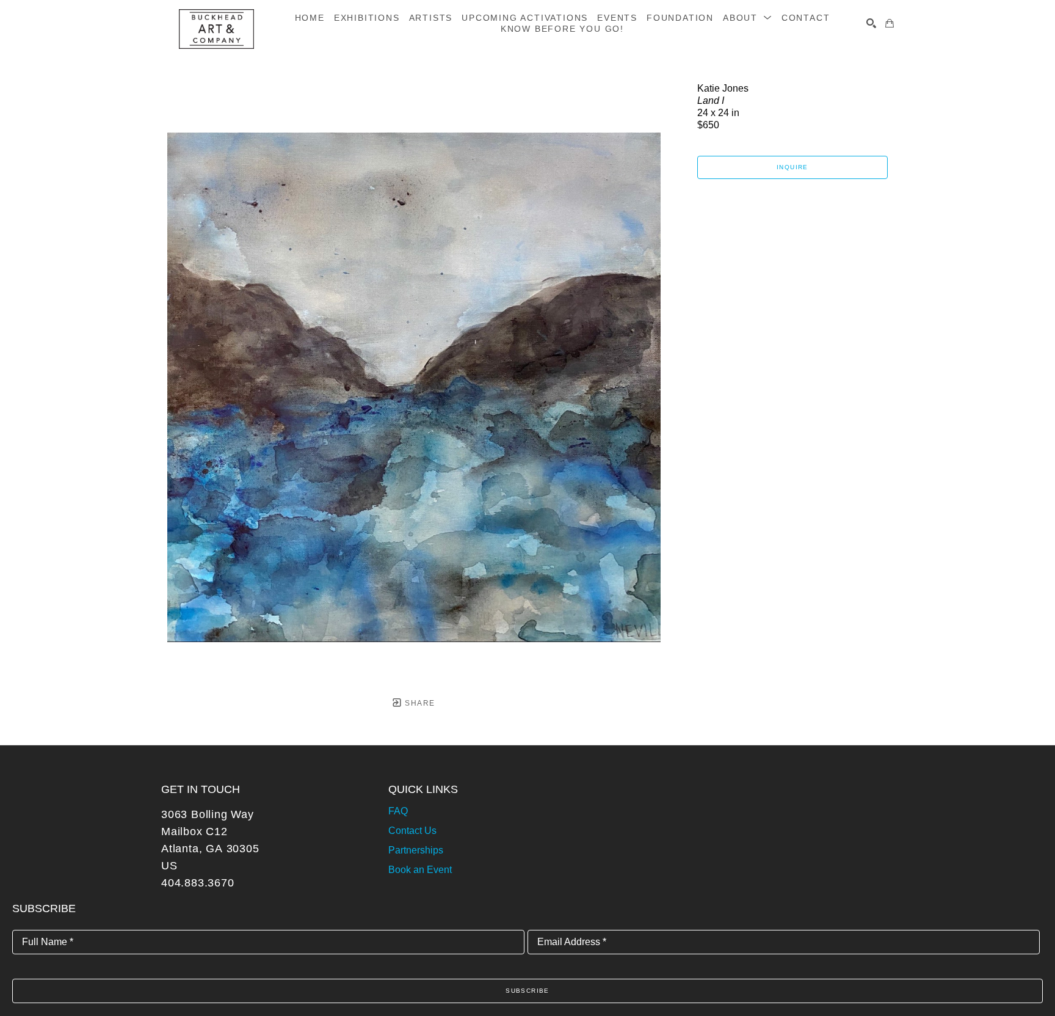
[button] (747, 18)
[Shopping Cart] (889, 23)
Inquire (792, 167)
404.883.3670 (197, 883)
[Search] (871, 23)
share (418, 703)
